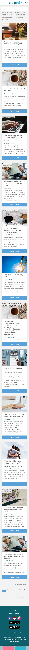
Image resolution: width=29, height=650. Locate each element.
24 (24, 589)
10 (5, 597)
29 (21, 591)
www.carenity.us (10, 637)
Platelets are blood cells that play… (14, 340)
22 (15, 589)
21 (11, 589)
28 (17, 591)
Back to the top (22, 584)
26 (8, 591)
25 (4, 591)
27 (12, 591)
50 (23, 597)
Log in (21, 648)
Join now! (8, 648)
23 (20, 589)
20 (9, 597)
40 (18, 597)
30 (14, 597)
